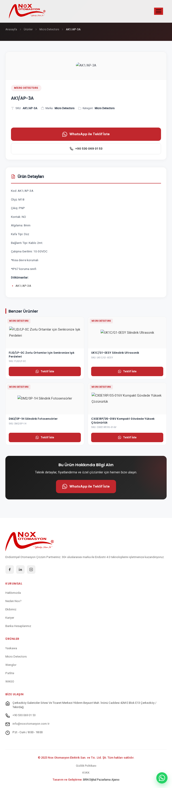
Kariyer (9, 617)
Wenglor (10, 665)
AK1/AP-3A (23, 285)
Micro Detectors (49, 29)
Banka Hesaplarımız (18, 626)
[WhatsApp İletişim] (162, 778)
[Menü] (158, 11)
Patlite (9, 673)
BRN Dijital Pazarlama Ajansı (101, 779)
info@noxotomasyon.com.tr (31, 723)
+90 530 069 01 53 (88, 148)
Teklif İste (47, 371)
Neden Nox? (13, 601)
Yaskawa (11, 648)
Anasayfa (11, 29)
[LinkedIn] (20, 569)
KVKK (86, 772)
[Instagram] (31, 569)
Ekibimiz (10, 609)
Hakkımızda (13, 592)
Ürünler (28, 29)
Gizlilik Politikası (86, 765)
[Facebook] (9, 569)
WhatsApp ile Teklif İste (89, 134)
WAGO (9, 681)
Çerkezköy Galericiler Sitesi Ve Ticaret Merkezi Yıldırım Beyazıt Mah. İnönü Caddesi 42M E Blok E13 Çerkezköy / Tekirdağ (84, 705)
